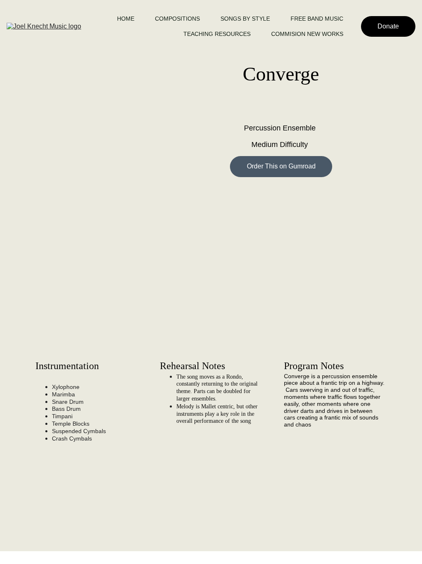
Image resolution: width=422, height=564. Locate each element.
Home (125, 18)
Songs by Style (245, 18)
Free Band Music (317, 18)
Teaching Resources (217, 34)
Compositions (177, 18)
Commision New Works (307, 34)
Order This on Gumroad (281, 166)
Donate (388, 26)
